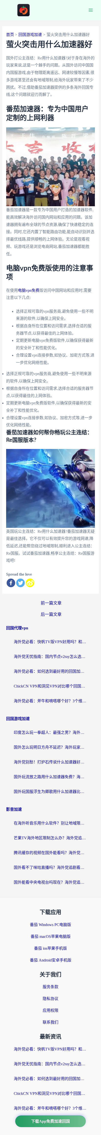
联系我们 (50, 1022)
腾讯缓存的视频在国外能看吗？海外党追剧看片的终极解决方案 (50, 853)
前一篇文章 (51, 603)
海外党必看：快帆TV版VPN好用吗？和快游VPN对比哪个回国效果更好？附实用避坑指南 (50, 642)
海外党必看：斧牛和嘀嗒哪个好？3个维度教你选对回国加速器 (50, 701)
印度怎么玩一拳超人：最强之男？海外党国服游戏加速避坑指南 (50, 732)
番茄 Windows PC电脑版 (50, 925)
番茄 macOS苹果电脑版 (51, 936)
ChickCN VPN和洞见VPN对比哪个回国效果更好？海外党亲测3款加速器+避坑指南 (50, 686)
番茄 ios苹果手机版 (50, 948)
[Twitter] (20, 583)
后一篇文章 (51, 614)
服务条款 (50, 987)
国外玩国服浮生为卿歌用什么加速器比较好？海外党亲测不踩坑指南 (50, 792)
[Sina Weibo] (30, 583)
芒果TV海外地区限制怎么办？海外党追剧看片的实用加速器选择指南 (50, 838)
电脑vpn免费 (28, 290)
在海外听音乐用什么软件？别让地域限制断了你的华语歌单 (50, 823)
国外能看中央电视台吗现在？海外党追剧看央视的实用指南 (50, 882)
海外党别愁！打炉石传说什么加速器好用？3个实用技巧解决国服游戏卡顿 (50, 762)
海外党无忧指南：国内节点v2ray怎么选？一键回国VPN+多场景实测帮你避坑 (50, 656)
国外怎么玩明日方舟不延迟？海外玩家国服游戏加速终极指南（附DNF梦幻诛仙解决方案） (50, 747)
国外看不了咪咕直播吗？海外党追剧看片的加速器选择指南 (50, 867)
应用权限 (50, 1010)
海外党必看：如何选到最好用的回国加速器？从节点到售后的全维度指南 (50, 671)
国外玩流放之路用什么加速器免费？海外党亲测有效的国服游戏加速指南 (50, 777)
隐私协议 (50, 999)
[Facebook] (11, 583)
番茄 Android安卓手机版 (50, 960)
